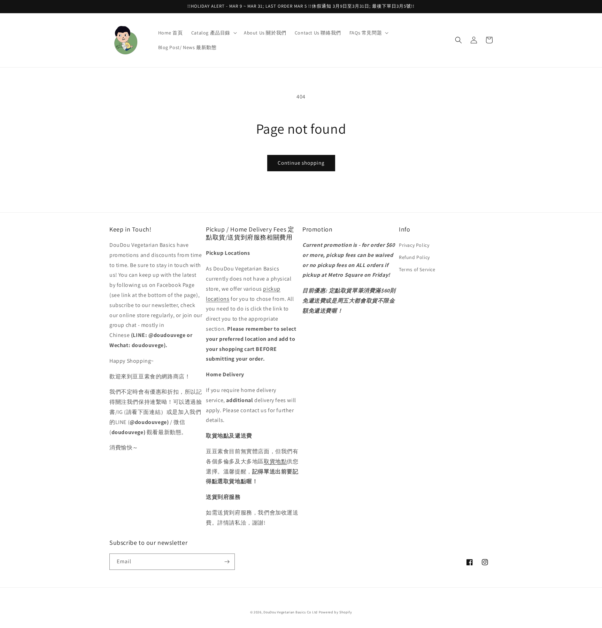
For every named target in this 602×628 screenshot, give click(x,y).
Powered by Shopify (335, 612)
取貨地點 (275, 461)
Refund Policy (414, 257)
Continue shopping (301, 162)
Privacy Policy (414, 245)
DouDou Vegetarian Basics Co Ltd (290, 612)
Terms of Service (417, 269)
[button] (213, 32)
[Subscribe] (226, 562)
